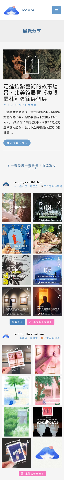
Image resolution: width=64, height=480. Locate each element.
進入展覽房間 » (17, 142)
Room (28, 10)
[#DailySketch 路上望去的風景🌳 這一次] (16, 390)
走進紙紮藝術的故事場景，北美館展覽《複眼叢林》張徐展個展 (30, 92)
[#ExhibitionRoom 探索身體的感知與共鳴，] (47, 301)
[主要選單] (56, 10)
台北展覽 (31, 105)
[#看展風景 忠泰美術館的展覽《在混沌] (47, 422)
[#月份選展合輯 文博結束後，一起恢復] (47, 207)
